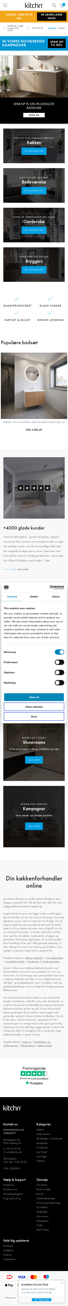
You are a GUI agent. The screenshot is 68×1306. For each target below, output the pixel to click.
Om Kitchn (41, 1185)
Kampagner (34, 809)
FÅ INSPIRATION (34, 151)
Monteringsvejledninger (48, 1203)
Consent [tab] (12, 596)
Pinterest (7, 1255)
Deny (34, 716)
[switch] (59, 662)
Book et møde (43, 1189)
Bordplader (42, 1143)
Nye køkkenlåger (54, 958)
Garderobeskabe (50, 961)
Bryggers (34, 261)
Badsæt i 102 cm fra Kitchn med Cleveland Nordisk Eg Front (34, 422)
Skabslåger (42, 1211)
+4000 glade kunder (23, 528)
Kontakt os (8, 1185)
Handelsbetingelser (13, 1194)
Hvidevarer (42, 1147)
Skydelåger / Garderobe (49, 1138)
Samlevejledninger (45, 1198)
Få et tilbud (41, 1207)
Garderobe (34, 221)
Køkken (34, 142)
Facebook (8, 1245)
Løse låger (41, 1156)
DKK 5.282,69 (34, 429)
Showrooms (34, 742)
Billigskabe (10, 1297)
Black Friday (42, 1229)
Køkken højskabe (34, 958)
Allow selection (34, 706)
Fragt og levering (12, 1198)
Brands (40, 1194)
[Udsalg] (34, 43)
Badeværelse (34, 182)
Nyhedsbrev (9, 1259)
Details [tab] (34, 596)
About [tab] (55, 596)
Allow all (34, 697)
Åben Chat (43, 1299)
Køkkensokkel (45, 1045)
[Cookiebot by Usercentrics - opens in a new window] (49, 587)
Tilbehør (40, 1161)
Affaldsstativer (28, 1045)
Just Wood (41, 1152)
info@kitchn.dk (14, 1152)
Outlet (39, 1225)
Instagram (8, 1250)
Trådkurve (27, 1042)
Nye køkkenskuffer (15, 961)
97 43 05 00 (37, 28)
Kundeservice (10, 1189)
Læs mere (23, 569)
